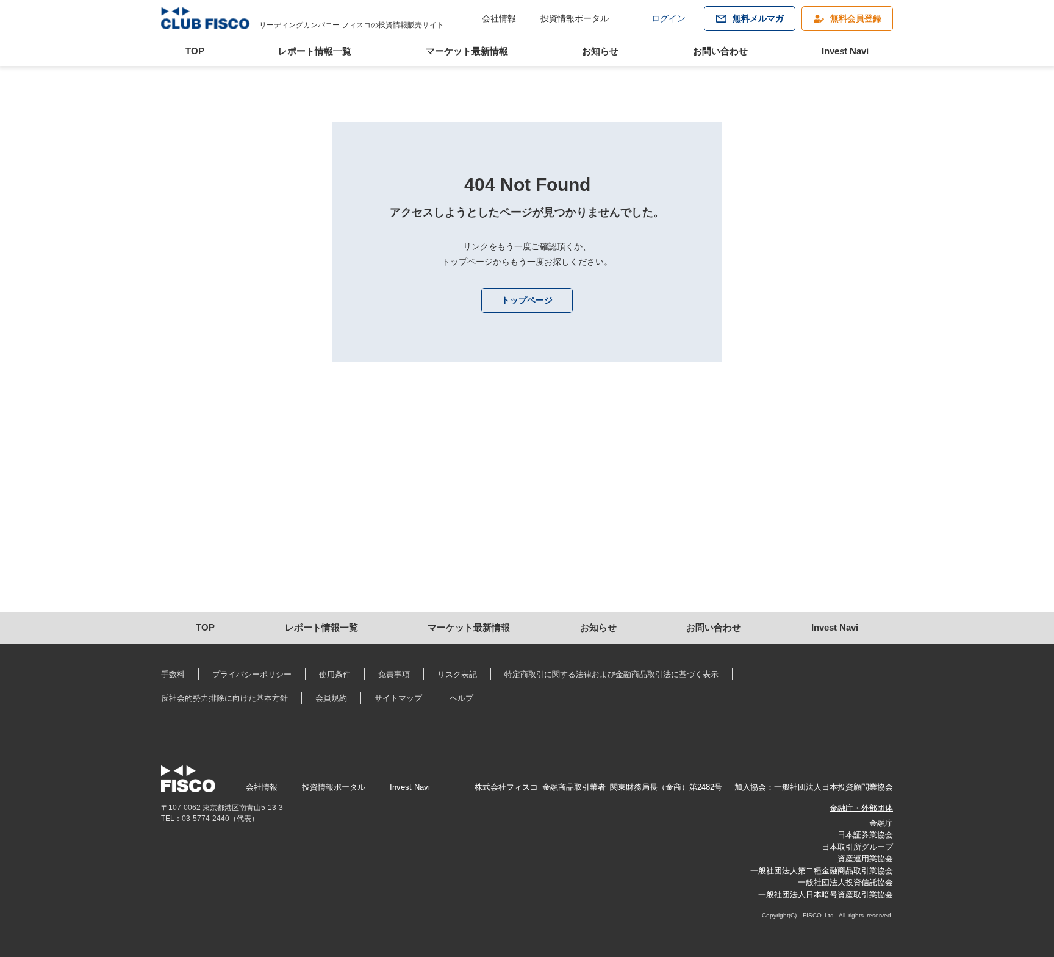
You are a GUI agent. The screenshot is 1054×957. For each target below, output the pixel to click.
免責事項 (394, 674)
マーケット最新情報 (467, 51)
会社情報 (499, 18)
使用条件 (335, 674)
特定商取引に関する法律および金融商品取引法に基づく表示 (611, 674)
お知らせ (600, 51)
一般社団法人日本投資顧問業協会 (833, 787)
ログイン (668, 18)
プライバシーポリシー (252, 674)
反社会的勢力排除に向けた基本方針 (224, 698)
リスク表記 (457, 674)
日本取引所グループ (857, 846)
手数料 (173, 674)
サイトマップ (398, 698)
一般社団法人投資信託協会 (845, 882)
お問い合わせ (720, 51)
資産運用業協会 (865, 858)
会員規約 (331, 698)
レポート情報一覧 (314, 51)
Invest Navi (845, 51)
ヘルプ (461, 698)
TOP (194, 51)
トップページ (527, 300)
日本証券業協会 (865, 834)
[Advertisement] (526, 508)
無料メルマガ (758, 18)
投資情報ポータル (574, 18)
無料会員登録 (855, 18)
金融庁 (881, 823)
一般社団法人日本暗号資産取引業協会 (825, 894)
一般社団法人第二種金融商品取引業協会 (821, 870)
